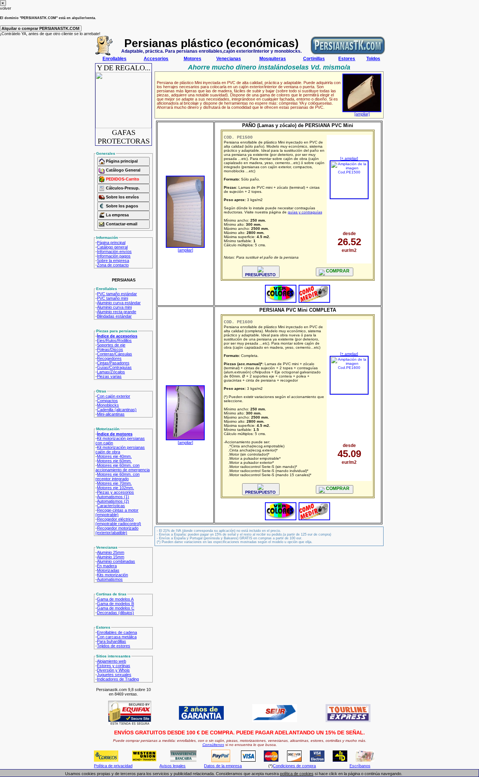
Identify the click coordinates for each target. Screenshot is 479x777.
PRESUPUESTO (260, 274)
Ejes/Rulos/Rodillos (114, 340)
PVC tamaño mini (112, 298)
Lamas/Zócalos (111, 372)
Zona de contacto (113, 265)
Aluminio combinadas (116, 561)
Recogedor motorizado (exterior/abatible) (116, 530)
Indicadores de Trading (118, 679)
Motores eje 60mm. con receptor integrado (117, 476)
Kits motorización (112, 575)
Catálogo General (122, 170)
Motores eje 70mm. (114, 483)
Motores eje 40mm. (114, 456)
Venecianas (228, 58)
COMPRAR (337, 271)
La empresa (117, 215)
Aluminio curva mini (114, 307)
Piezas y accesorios (115, 492)
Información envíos (114, 251)
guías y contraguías (305, 212)
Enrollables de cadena (117, 632)
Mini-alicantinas (111, 414)
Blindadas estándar (114, 316)
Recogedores (109, 358)
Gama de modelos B (115, 603)
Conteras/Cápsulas (114, 354)
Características (111, 505)
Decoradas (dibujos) (115, 612)
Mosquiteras (272, 58)
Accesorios (156, 58)
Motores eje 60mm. (114, 461)
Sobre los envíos (122, 197)
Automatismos (110, 579)
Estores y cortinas (113, 665)
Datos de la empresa (223, 766)
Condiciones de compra (294, 766)
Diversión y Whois (113, 670)
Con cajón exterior (113, 396)
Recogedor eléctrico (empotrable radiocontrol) (118, 521)
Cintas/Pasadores (113, 363)
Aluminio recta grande (116, 311)
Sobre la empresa (113, 260)
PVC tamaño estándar (117, 294)
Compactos (107, 400)
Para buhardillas (111, 641)
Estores (346, 58)
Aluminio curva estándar (119, 302)
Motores (192, 58)
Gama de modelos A (115, 599)
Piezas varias (109, 376)
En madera (107, 566)
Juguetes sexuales (114, 674)
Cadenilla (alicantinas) (117, 409)
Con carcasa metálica (117, 637)
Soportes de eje (111, 345)
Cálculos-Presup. (122, 188)
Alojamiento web (111, 661)
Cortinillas (314, 58)
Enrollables (114, 58)
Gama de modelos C (115, 608)
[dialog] (239, 5)
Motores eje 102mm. (115, 487)
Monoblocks (108, 405)
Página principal (121, 161)
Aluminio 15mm (110, 557)
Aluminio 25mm (110, 552)
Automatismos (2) (113, 501)
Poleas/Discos (110, 349)
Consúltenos (213, 745)
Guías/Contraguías (114, 367)
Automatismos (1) (113, 496)
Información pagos (114, 256)
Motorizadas (108, 570)
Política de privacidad (113, 766)
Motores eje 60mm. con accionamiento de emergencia (122, 467)
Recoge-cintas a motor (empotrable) (116, 512)
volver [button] (5, 8)
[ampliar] (362, 114)
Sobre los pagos (121, 206)
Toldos (373, 58)
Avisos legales (172, 766)
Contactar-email (121, 224)
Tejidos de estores (113, 646)
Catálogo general (112, 247)
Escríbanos (360, 766)
